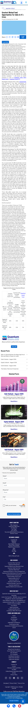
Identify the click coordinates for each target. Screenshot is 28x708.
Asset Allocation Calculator (14, 651)
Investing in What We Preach (14, 610)
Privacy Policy (19, 698)
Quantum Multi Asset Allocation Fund (14, 566)
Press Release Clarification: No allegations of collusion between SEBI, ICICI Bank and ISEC (14, 601)
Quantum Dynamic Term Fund (14, 583)
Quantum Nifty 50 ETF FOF (14, 576)
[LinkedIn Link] (18, 678)
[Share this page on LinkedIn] (15, 37)
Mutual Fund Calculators (14, 649)
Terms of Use (21, 683)
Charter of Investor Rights (14, 603)
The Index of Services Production (10, 368)
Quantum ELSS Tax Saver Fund (14, 574)
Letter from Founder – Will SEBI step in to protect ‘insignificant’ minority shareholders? (14, 597)
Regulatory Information (14, 546)
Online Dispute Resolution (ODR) (14, 671)
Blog (14, 548)
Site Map (14, 551)
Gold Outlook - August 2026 (8, 365)
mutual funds (22, 81)
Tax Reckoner (14, 619)
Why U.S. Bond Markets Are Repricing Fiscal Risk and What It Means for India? (13, 355)
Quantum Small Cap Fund (14, 568)
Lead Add (22, 37)
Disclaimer (6, 683)
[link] (8, 2)
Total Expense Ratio (14, 624)
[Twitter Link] (10, 678)
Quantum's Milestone (14, 526)
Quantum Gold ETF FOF (14, 581)
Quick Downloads (14, 607)
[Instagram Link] (22, 678)
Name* (5, 476)
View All (14, 346)
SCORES (14, 669)
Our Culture (14, 530)
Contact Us (14, 664)
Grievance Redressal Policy (14, 667)
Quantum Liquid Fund (23, 295)
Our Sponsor (14, 527)
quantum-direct (10, 8)
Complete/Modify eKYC (14, 609)
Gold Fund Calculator (14, 659)
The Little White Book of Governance (14, 532)
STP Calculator (14, 654)
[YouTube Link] (14, 678)
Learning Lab (14, 539)
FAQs (14, 549)
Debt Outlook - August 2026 (8, 359)
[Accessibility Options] (23, 701)
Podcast (14, 542)
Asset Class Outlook (14, 545)
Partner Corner (14, 533)
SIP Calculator (14, 652)
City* (4, 497)
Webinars (14, 541)
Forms (14, 615)
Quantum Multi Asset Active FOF (14, 586)
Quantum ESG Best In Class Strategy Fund (14, 571)
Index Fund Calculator (13, 657)
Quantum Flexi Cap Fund (14, 563)
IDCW (14, 627)
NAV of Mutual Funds (14, 556)
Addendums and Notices (14, 622)
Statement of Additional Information (14, 626)
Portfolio (14, 620)
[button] (26, 2)
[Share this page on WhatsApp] (7, 37)
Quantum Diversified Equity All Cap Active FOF (14, 573)
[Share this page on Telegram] (18, 37)
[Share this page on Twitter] (12, 37)
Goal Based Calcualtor (14, 656)
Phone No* (6, 490)
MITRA (14, 673)
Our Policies (14, 605)
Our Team (14, 529)
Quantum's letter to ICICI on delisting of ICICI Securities (14, 594)
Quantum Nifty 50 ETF (14, 578)
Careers (14, 666)
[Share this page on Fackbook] (10, 37)
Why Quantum (14, 525)
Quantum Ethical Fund (14, 564)
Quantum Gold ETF (15, 79)
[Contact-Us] (14, 705)
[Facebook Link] (6, 678)
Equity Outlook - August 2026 (9, 362)
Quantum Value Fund (14, 569)
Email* (4, 483)
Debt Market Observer (14, 544)
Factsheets (14, 617)
